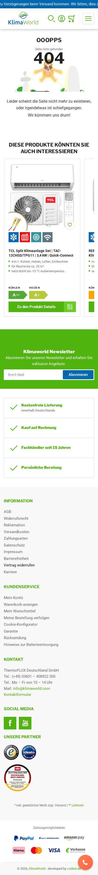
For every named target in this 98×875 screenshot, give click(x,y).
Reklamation (14, 525)
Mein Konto (13, 597)
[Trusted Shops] (11, 752)
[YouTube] (25, 723)
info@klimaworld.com (31, 688)
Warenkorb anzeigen (21, 604)
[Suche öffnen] (51, 19)
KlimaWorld (37, 868)
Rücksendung (15, 638)
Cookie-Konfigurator (20, 624)
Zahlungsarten (16, 538)
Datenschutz (14, 545)
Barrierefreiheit (16, 558)
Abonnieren (78, 374)
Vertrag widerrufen (19, 565)
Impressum (13, 552)
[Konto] (62, 19)
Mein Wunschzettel (20, 611)
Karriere (10, 572)
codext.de (74, 868)
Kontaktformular (17, 694)
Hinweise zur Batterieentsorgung (31, 644)
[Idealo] (28, 752)
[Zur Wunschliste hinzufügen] (70, 225)
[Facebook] (10, 723)
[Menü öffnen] (88, 18)
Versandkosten (16, 532)
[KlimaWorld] (49, 776)
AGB (7, 511)
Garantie (11, 631)
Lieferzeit (78, 805)
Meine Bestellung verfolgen (26, 618)
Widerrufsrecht (16, 518)
